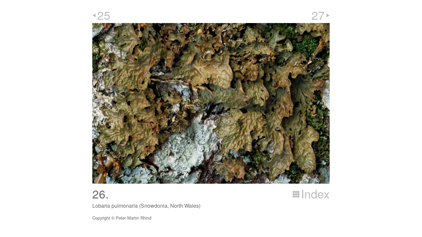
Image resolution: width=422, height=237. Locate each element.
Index (315, 193)
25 (103, 15)
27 (318, 15)
